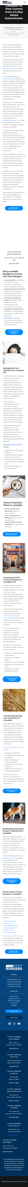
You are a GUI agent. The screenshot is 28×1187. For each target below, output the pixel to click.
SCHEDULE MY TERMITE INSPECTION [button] (12, 791)
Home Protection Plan (14, 444)
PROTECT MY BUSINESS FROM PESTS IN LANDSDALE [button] (12, 679)
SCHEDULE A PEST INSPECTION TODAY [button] (14, 208)
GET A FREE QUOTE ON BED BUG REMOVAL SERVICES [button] (11, 881)
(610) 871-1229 (14, 1135)
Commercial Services (14, 986)
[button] (24, 2)
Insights (14, 1005)
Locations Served (14, 998)
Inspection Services (14, 984)
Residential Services (14, 979)
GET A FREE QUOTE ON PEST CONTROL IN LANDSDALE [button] (14, 332)
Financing (14, 1003)
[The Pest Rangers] (7, 2)
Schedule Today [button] (14, 1011)
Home (13, 31)
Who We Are (14, 996)
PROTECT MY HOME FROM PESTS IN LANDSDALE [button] (11, 534)
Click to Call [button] (14, 1017)
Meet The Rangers (14, 1001)
